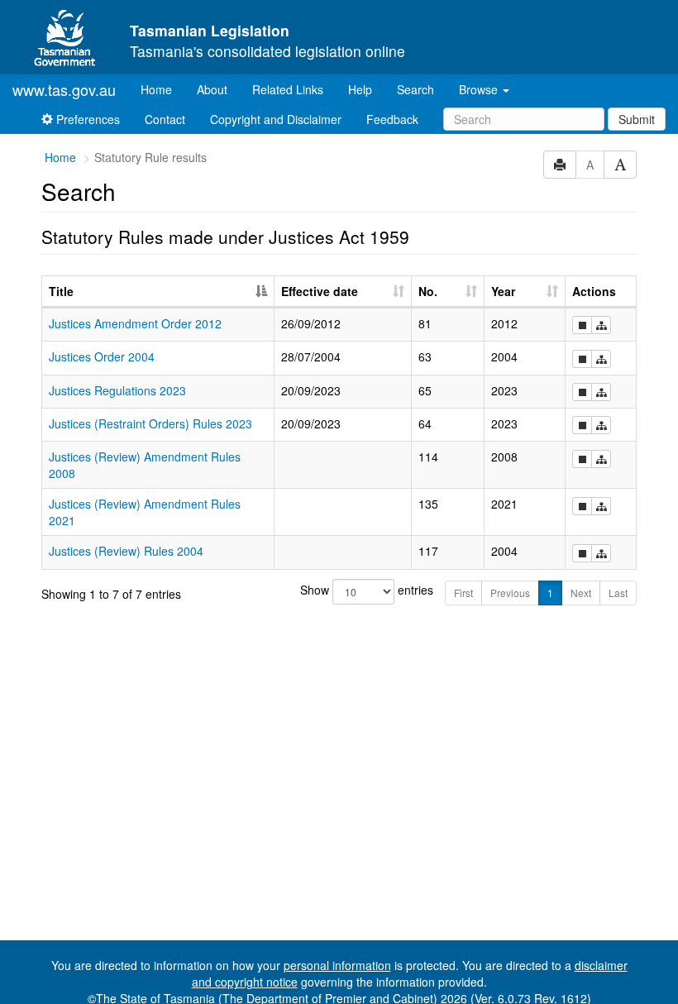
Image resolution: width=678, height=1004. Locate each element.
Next (581, 593)
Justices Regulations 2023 (117, 390)
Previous (510, 593)
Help (360, 89)
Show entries (339, 589)
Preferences (86, 119)
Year (503, 291)
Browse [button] (480, 89)
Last (618, 593)
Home (162, 89)
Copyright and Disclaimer (275, 119)
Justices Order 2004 (102, 356)
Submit (636, 119)
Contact (165, 119)
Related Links (287, 89)
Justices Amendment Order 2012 (135, 323)
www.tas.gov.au (64, 89)
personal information (337, 965)
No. (427, 291)
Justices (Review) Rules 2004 (126, 551)
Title (61, 291)
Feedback (392, 119)
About (212, 89)
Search (415, 89)
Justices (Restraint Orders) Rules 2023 (150, 423)
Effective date (319, 291)
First (463, 593)
